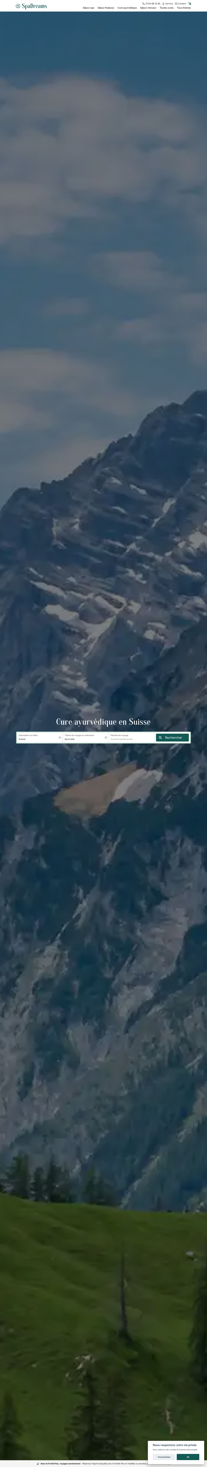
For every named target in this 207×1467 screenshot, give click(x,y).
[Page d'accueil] (32, 5)
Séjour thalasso (106, 7)
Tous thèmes (184, 7)
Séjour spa (88, 7)
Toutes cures (167, 7)
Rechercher (173, 737)
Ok (188, 1457)
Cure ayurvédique (127, 7)
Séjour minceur (148, 7)
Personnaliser (164, 1457)
